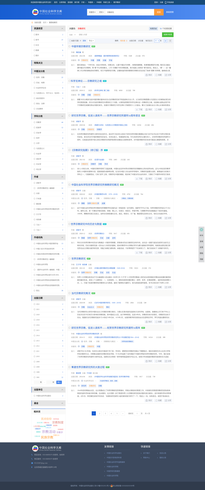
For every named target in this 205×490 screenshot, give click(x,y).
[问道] (201, 230)
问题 (89, 95)
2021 (37, 309)
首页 (55, 2)
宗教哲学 (38, 429)
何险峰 (38, 219)
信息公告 (163, 453)
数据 (83, 238)
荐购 (201, 253)
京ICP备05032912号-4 (102, 486)
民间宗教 (40, 423)
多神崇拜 (60, 429)
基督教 (55, 425)
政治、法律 (39, 103)
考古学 (38, 169)
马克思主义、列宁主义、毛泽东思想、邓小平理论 (54, 93)
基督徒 (38, 432)
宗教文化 (46, 423)
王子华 (38, 214)
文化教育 (39, 109)
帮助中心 (146, 458)
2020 (37, 315)
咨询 (201, 241)
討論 (104, 60)
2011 (37, 351)
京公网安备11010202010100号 (123, 486)
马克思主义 (39, 148)
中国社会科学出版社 (43, 396)
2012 (37, 346)
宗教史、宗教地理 (127, 198)
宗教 (98, 60)
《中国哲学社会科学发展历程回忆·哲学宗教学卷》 (112, 377)
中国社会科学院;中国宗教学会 (46, 243)
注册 (161, 2)
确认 (59, 382)
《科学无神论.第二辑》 (101, 90)
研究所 (83, 386)
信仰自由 (56, 419)
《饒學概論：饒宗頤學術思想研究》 (106, 56)
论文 (37, 45)
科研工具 (106, 2)
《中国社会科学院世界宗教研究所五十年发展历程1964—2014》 (116, 337)
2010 (37, 356)
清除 (84, 41)
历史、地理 (39, 83)
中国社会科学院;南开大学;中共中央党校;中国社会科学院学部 (58, 275)
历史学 (38, 133)
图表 (37, 50)
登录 (156, 2)
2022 (37, 304)
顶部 (201, 259)
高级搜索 (170, 12)
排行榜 (76, 2)
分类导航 (62, 2)
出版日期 (132, 41)
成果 (103, 203)
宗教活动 (49, 432)
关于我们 (146, 453)
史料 (114, 238)
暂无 (37, 291)
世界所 (93, 203)
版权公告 (163, 458)
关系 (107, 272)
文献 (107, 238)
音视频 (70, 2)
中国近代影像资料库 (114, 458)
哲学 (37, 138)
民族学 (38, 127)
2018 (37, 320)
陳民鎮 (78, 52)
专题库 (90, 2)
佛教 (83, 203)
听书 (201, 235)
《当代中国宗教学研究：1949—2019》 (107, 303)
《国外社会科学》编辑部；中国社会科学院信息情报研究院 (57, 270)
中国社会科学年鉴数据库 (116, 462)
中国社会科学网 (112, 467)
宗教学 (38, 122)
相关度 (123, 41)
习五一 (38, 225)
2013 (37, 341)
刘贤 (37, 193)
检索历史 (153, 28)
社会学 (38, 154)
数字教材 (117, 2)
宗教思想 (49, 425)
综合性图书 (39, 98)
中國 (92, 60)
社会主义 (90, 307)
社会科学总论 (40, 88)
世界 (92, 238)
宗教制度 (58, 422)
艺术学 (38, 164)
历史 (101, 238)
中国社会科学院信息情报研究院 (47, 280)
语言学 (38, 159)
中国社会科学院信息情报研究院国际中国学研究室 (54, 285)
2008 (37, 367)
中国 (98, 346)
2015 (37, 330)
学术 (106, 164)
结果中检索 (168, 34)
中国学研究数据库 (113, 471)
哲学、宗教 (39, 77)
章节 (37, 40)
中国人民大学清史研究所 (44, 249)
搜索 (159, 12)
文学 (37, 143)
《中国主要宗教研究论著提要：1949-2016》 (109, 268)
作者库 (99, 2)
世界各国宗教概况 (127, 341)
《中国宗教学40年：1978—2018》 (105, 194)
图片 (37, 55)
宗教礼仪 (56, 435)
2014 (37, 335)
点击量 (140, 41)
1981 (37, 377)
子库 (82, 2)
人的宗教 (36, 426)
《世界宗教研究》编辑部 (44, 188)
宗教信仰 (48, 428)
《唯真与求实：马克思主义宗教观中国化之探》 (110, 125)
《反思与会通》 (99, 160)
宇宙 (110, 60)
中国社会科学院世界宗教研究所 (47, 209)
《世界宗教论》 (99, 233)
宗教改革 (37, 436)
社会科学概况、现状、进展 (108, 381)
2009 (37, 362)
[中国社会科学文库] (47, 12)
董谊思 (38, 204)
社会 (114, 272)
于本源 (38, 199)
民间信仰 (46, 419)
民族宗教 (47, 437)
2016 (37, 325)
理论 (107, 307)
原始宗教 (43, 426)
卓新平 (38, 183)
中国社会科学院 (41, 264)
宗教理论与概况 (109, 198)
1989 (37, 372)
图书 (37, 35)
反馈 (201, 247)
